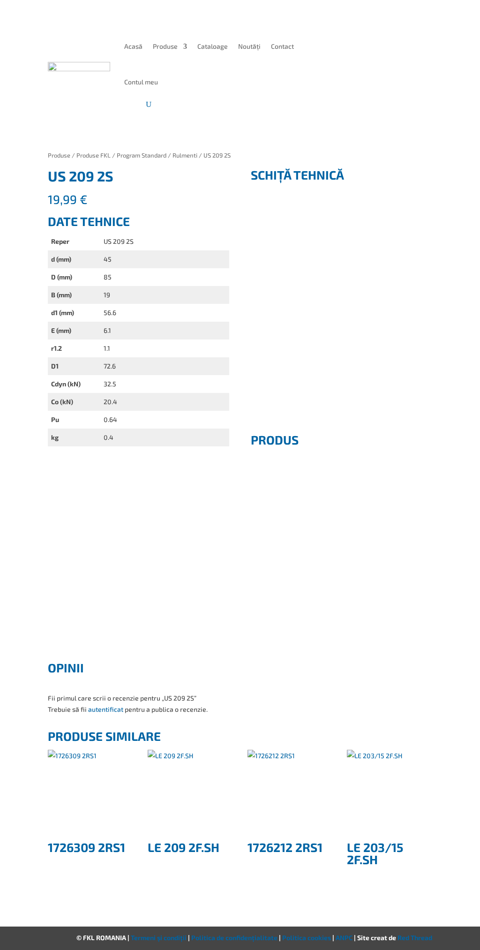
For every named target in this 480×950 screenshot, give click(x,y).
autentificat (105, 709)
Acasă (133, 46)
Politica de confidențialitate (235, 938)
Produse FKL (93, 155)
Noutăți (249, 46)
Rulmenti (184, 155)
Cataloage (212, 46)
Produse (165, 46)
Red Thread (415, 938)
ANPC (345, 938)
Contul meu (141, 82)
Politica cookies (307, 938)
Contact (282, 46)
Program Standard (141, 155)
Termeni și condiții (159, 938)
